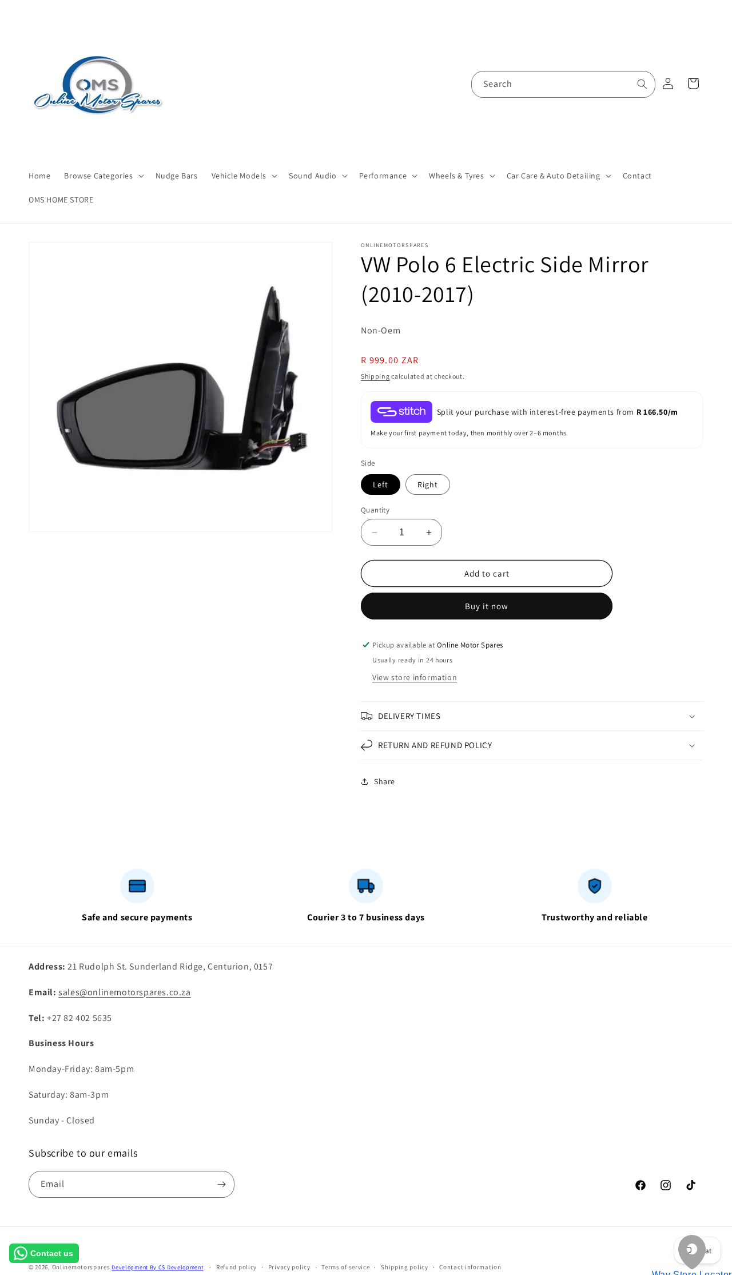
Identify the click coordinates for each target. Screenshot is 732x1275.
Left (380, 484)
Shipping (375, 376)
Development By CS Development (157, 1267)
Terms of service (345, 1267)
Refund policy (236, 1267)
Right (427, 484)
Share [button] (384, 781)
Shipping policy (404, 1267)
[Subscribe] (221, 1184)
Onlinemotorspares (81, 1267)
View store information (414, 677)
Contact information (470, 1267)
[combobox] (563, 84)
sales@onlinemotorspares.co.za (124, 992)
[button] (102, 176)
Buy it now (486, 606)
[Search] (642, 84)
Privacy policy (289, 1267)
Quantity (375, 510)
